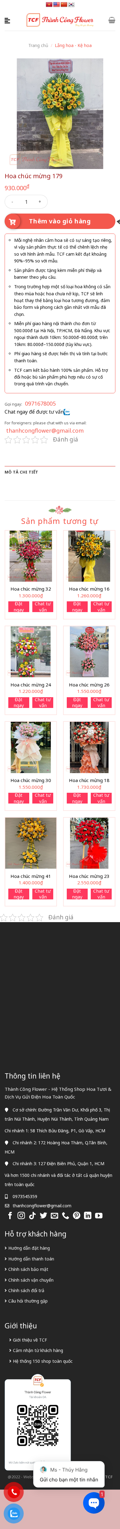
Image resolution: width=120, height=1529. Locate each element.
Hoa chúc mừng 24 (30, 685)
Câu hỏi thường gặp (28, 1301)
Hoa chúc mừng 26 (89, 685)
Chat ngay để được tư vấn (34, 411)
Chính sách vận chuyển (31, 1280)
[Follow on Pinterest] (76, 1216)
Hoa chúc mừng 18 (89, 780)
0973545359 (25, 1196)
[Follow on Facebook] (10, 1216)
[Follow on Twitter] (43, 1216)
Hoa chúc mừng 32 (30, 589)
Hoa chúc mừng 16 (89, 589)
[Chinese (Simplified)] (64, 5)
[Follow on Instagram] (21, 1216)
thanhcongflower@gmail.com (45, 430)
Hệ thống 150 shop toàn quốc (43, 1361)
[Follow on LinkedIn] (87, 1216)
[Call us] (65, 1216)
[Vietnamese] (49, 5)
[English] (56, 5)
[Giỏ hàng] (111, 20)
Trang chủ (38, 45)
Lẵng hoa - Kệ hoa (73, 45)
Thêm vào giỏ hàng (60, 221)
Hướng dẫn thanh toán (31, 1259)
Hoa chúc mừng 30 (30, 780)
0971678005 (40, 403)
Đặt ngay (19, 606)
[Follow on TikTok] (32, 1216)
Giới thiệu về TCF (30, 1340)
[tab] (60, 472)
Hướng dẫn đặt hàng (29, 1248)
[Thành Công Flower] (60, 20)
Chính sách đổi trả (26, 1290)
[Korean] (71, 5)
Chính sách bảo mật (28, 1269)
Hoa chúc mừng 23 (89, 876)
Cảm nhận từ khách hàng (38, 1350)
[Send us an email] (54, 1216)
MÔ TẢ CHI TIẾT (21, 472)
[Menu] (8, 20)
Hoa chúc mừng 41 (30, 876)
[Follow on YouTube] (98, 1216)
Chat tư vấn (43, 606)
